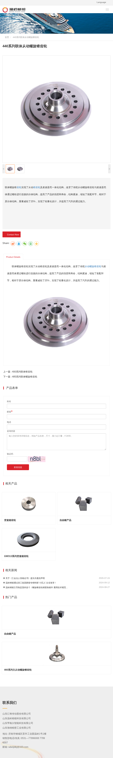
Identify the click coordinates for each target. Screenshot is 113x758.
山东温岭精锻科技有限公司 (17, 718)
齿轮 (19, 187)
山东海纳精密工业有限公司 (17, 728)
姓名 (9, 401)
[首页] (35, 10)
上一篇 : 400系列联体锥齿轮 (18, 371)
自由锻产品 (65, 520)
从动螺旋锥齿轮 (93, 266)
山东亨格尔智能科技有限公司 (18, 723)
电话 (9, 422)
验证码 (10, 454)
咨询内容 (11, 431)
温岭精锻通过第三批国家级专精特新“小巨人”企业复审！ (31, 583)
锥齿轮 (36, 187)
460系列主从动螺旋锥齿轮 (18, 670)
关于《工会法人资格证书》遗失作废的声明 (25, 578)
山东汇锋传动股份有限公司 (17, 713)
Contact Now (12, 234)
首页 (6, 37)
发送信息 (18, 467)
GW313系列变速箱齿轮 (16, 556)
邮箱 (9, 412)
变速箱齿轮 (10, 520)
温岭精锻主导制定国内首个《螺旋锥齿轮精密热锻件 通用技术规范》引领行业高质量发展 (37, 587)
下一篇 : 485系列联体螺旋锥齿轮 (20, 376)
